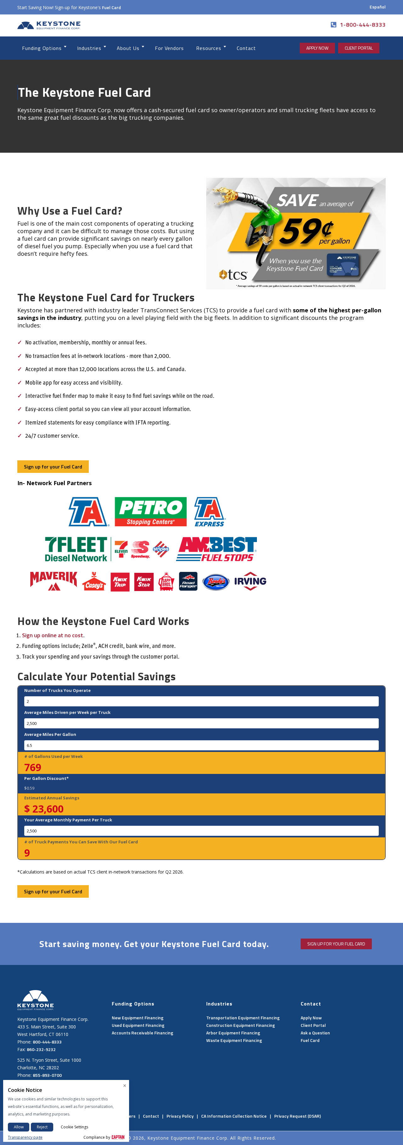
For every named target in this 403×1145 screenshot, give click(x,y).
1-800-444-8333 (363, 24)
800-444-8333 (47, 1041)
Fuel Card (111, 7)
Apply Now (317, 48)
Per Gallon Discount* (46, 778)
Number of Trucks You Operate (57, 690)
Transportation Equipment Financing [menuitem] (243, 1017)
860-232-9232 (41, 1049)
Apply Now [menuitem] (311, 1017)
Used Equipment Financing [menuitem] (138, 1025)
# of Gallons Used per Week (53, 756)
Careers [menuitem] (127, 1116)
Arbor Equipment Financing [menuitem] (233, 1032)
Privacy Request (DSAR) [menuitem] (297, 1116)
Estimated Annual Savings (51, 798)
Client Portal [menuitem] (313, 1025)
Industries (89, 48)
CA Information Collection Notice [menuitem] (234, 1116)
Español (378, 6)
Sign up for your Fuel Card (53, 466)
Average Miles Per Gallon (50, 734)
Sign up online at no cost (52, 635)
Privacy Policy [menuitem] (180, 1116)
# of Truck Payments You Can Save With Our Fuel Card (81, 842)
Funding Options (42, 48)
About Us (128, 48)
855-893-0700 (47, 1075)
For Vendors (169, 48)
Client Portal (359, 48)
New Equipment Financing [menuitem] (137, 1017)
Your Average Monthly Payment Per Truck (68, 820)
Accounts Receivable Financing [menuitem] (142, 1032)
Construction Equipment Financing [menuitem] (240, 1025)
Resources (208, 48)
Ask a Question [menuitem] (315, 1032)
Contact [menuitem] (151, 1116)
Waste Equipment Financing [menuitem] (234, 1040)
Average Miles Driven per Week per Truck (67, 712)
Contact (246, 48)
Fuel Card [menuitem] (310, 1040)
